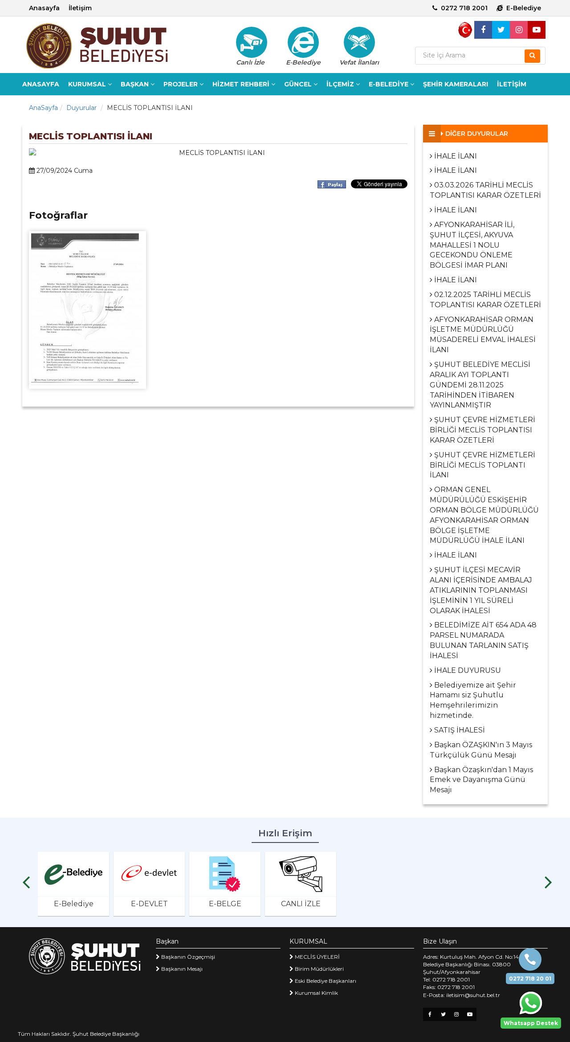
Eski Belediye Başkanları (324, 980)
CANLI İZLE (301, 904)
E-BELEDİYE (389, 84)
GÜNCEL (299, 84)
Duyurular (81, 108)
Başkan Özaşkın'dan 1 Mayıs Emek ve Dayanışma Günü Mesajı (481, 779)
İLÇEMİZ (341, 84)
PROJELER (181, 84)
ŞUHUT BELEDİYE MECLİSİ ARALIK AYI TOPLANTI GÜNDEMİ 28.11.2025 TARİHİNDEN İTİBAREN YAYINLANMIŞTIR (480, 384)
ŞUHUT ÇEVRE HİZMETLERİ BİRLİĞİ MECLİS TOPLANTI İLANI (482, 465)
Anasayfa (44, 8)
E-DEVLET (149, 904)
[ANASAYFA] (111, 46)
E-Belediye (523, 8)
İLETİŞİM (511, 84)
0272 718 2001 (464, 8)
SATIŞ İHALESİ (458, 730)
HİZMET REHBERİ (241, 84)
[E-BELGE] (225, 874)
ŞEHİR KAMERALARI (455, 84)
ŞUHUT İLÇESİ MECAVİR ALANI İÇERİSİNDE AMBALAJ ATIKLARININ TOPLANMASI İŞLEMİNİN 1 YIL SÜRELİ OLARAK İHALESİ (481, 590)
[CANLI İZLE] (300, 874)
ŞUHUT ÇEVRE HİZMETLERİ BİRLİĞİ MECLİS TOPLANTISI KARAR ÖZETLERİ (482, 429)
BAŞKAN (136, 84)
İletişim (80, 8)
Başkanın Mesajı (181, 968)
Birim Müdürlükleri (318, 968)
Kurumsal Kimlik (315, 992)
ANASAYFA (40, 84)
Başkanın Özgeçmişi (187, 956)
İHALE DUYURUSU (466, 670)
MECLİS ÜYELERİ (316, 956)
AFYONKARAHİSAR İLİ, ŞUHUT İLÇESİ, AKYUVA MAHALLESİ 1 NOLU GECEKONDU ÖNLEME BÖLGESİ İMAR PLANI (472, 244)
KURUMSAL (88, 84)
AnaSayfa (43, 108)
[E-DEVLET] (149, 874)
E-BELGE (225, 904)
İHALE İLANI (454, 156)
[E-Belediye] (303, 42)
